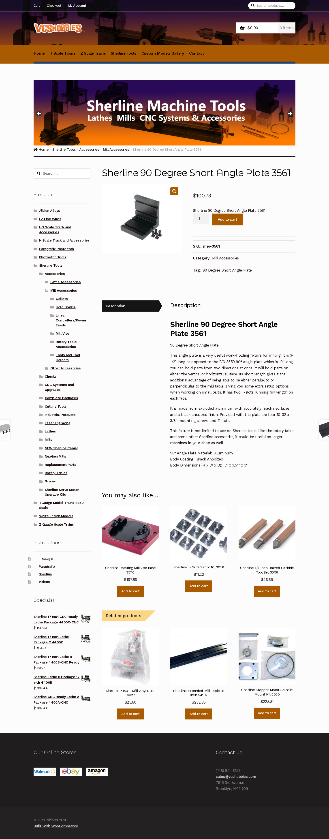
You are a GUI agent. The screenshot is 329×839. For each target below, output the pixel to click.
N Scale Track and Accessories (64, 240)
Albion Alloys (49, 211)
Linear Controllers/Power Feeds (71, 320)
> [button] (289, 114)
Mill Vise (62, 334)
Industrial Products (60, 415)
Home (39, 53)
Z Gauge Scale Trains (56, 524)
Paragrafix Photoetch (56, 249)
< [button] (39, 114)
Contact (196, 53)
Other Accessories (65, 368)
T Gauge (46, 559)
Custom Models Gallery (162, 53)
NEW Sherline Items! (61, 448)
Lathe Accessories (65, 282)
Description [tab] (115, 306)
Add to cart (227, 219)
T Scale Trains (62, 53)
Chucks (51, 377)
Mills (48, 440)
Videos (44, 582)
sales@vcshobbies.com (236, 776)
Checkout (54, 6)
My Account (77, 6)
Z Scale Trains (93, 53)
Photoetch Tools (52, 257)
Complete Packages (61, 398)
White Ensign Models (56, 516)
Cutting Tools (56, 407)
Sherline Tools (123, 53)
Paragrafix (47, 567)
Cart (37, 6)
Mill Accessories (225, 258)
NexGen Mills (55, 456)
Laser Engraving (57, 423)
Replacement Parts (60, 465)
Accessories (55, 274)
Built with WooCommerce (56, 826)
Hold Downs (65, 307)
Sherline (45, 574)
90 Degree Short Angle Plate (227, 270)
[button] (174, 191)
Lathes (50, 431)
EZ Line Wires (50, 219)
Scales (50, 481)
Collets (62, 299)
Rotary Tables (56, 473)
